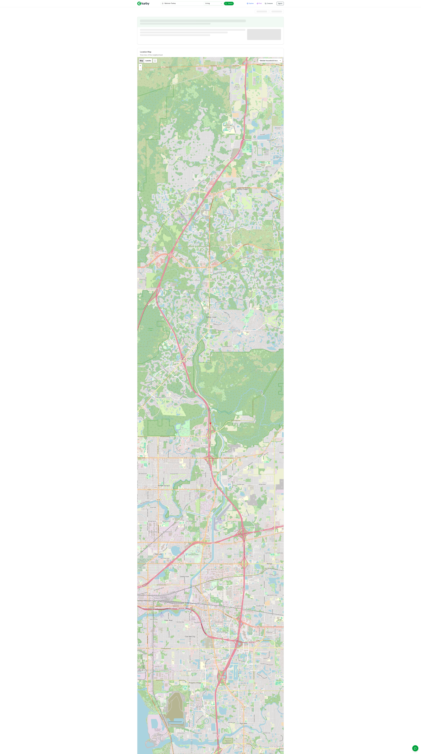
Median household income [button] (270, 61)
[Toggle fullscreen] (155, 61)
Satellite (148, 61)
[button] (210, 423)
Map (141, 61)
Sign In (280, 3)
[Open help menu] (415, 748)
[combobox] (214, 3)
